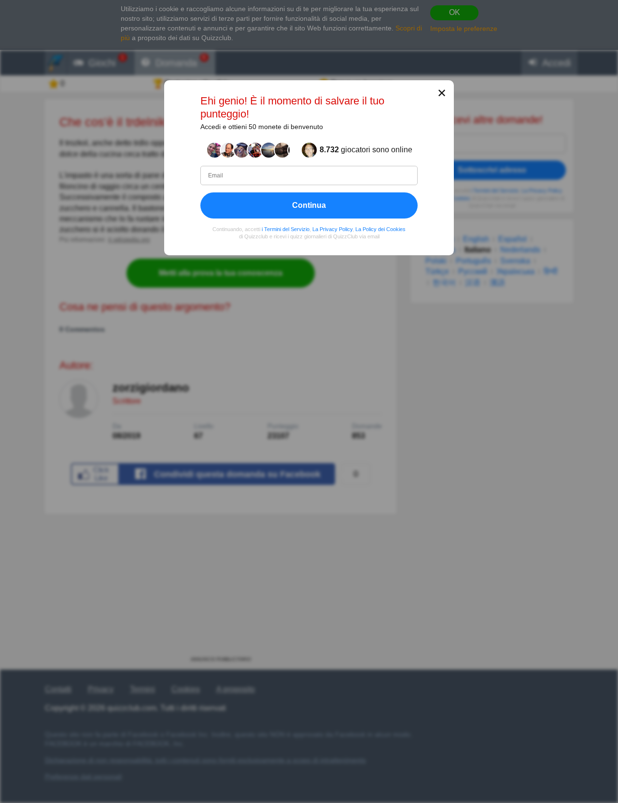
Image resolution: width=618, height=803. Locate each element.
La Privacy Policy (332, 229)
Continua (309, 205)
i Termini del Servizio (285, 229)
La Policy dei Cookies (380, 229)
